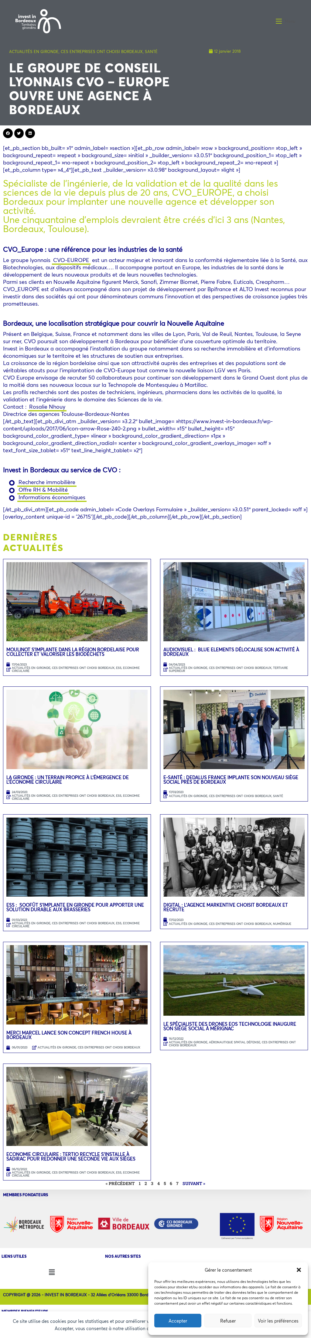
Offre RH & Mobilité (43, 489)
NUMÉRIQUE (282, 924)
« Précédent (120, 1183)
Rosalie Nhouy (47, 406)
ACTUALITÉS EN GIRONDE (34, 51)
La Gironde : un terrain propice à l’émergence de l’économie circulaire (67, 779)
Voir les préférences (278, 1321)
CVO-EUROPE (71, 260)
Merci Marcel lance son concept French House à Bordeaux (69, 1035)
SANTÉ (151, 51)
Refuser (228, 1321)
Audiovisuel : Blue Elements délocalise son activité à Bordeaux (231, 651)
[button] (299, 1270)
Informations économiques (52, 497)
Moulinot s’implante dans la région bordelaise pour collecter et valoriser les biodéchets (72, 651)
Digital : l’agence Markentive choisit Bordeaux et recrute (225, 907)
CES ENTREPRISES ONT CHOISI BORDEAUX (102, 51)
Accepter (178, 1321)
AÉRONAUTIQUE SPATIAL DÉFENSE (234, 1042)
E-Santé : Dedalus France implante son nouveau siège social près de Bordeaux (230, 779)
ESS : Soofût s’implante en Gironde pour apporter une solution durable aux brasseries (75, 907)
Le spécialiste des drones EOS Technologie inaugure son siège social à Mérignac (229, 1026)
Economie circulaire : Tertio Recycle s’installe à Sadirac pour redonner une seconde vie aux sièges (70, 1156)
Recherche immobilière (47, 482)
